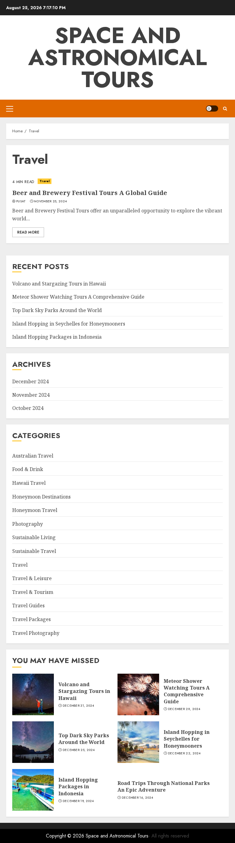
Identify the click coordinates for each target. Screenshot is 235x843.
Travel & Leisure (32, 578)
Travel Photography (35, 633)
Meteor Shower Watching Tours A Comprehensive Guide (78, 296)
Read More (28, 232)
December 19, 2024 (78, 801)
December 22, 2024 (184, 753)
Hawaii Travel (29, 483)
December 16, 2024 (137, 798)
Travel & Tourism (32, 592)
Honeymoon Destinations (41, 496)
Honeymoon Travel (34, 510)
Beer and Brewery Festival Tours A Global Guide (89, 193)
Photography (27, 524)
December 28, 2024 (184, 709)
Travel (44, 181)
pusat (21, 201)
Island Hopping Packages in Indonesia (57, 336)
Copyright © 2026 (66, 835)
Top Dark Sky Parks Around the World (57, 310)
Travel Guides (28, 605)
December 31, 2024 (78, 706)
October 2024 (27, 408)
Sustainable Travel (34, 551)
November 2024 (31, 395)
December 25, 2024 (79, 750)
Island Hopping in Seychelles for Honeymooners (68, 323)
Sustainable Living (34, 537)
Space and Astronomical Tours (117, 57)
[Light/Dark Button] (212, 108)
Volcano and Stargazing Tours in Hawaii (59, 283)
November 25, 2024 (50, 201)
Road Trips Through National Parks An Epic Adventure (164, 786)
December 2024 (30, 381)
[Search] (225, 109)
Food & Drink (27, 469)
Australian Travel (32, 455)
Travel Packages (31, 619)
